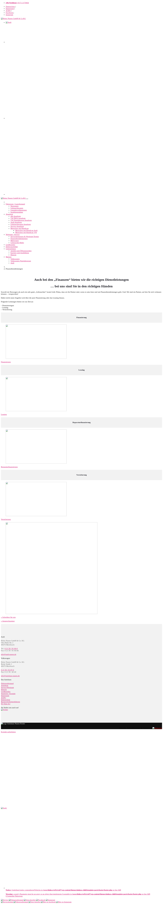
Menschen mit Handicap (20, 228)
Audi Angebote (16, 222)
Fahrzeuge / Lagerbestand (15, 204)
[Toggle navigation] (27, 198)
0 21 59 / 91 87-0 (7, 670)
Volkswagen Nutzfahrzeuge (21, 261)
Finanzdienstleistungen (19, 239)
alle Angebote (16, 216)
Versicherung (6, 519)
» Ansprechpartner (8, 621)
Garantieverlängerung (19, 210)
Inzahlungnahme (17, 212)
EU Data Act (5, 704)
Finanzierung (6, 362)
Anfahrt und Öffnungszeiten (21, 251)
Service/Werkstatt (7, 687)
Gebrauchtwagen (17, 208)
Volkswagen (15, 259)
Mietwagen (15, 241)
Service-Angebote (17, 226)
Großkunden (10, 245)
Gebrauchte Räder (17, 243)
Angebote (9, 214)
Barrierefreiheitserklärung (10, 702)
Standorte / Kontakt (8, 694)
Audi (12, 263)
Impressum (10, 9)
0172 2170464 (17, 3)
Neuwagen (14, 206)
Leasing (4, 414)
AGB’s (3, 698)
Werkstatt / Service (13, 234)
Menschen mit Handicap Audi (26, 230)
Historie (13, 255)
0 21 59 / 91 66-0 (11, 649)
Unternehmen (11, 249)
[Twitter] (4, 710)
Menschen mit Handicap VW (26, 232)
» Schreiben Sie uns (8, 617)
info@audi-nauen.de (8, 654)
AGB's (8, 11)
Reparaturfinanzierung (9, 467)
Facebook (9, 13)
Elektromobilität (12, 247)
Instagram (9, 15)
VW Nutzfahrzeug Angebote (21, 220)
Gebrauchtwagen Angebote (21, 224)
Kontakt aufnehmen (8, 732)
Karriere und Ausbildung (20, 253)
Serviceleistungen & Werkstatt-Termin (25, 237)
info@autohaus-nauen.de (10, 676)
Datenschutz (10, 7)
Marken (8, 257)
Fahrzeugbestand (7, 683)
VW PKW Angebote (18, 218)
